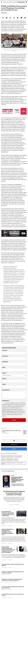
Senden (14, 420)
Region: (4, 373)
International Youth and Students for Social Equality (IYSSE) (12, 463)
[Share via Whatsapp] (10, 18)
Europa (3, 459)
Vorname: (4, 350)
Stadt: (3, 367)
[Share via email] (18, 18)
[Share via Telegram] (14, 18)
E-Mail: (4, 384)
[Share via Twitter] (6, 18)
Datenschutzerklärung (7, 411)
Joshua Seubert (4, 12)
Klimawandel (9, 459)
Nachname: (5, 356)
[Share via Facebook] (3, 18)
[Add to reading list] (25, 18)
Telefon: (4, 378)
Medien (16, 459)
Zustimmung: (5, 400)
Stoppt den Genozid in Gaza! (7, 456)
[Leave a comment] (21, 18)
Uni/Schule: (5, 361)
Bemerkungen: (6, 390)
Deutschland (18, 456)
